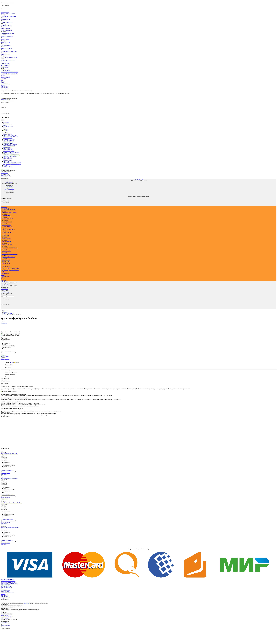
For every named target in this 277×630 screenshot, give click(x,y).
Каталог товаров (5, 12)
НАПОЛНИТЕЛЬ (5, 19)
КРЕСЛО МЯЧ (5, 39)
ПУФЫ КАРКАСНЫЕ (6, 22)
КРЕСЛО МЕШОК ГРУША (8, 13)
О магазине (3, 78)
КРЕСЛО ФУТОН (5, 28)
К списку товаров (5, 359)
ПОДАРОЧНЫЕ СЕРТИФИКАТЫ (9, 72)
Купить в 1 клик (5, 356)
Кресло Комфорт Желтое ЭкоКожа (9, 478)
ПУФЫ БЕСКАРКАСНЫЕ (7, 33)
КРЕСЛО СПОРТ (5, 70)
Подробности (4, 474)
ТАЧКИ (3, 75)
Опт (2, 80)
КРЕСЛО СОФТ (5, 67)
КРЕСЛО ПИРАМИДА (7, 36)
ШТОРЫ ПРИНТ (5, 77)
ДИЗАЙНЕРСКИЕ (6, 45)
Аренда (2, 81)
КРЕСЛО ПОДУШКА (6, 48)
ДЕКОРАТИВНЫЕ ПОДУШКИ (9, 51)
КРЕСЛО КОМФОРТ (6, 30)
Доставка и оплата (5, 83)
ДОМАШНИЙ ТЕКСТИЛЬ (8, 60)
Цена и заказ (4, 323)
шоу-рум (11, 362)
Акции (2, 82)
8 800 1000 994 (4, 87)
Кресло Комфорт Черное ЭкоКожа (9, 453)
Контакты (3, 85)
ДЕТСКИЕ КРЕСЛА (6, 25)
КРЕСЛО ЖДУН (5, 65)
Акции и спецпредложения (7, 592)
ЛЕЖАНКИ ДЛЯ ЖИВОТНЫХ (9, 57)
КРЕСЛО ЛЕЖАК (5, 54)
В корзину (3, 355)
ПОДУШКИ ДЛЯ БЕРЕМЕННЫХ (9, 73)
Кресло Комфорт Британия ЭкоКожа (10, 527)
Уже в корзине (9, 470)
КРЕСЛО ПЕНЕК (5, 42)
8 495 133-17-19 (4, 86)
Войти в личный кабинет (6, 614)
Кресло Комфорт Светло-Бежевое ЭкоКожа (11, 502)
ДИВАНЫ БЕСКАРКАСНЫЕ (8, 16)
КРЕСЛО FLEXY (5, 63)
